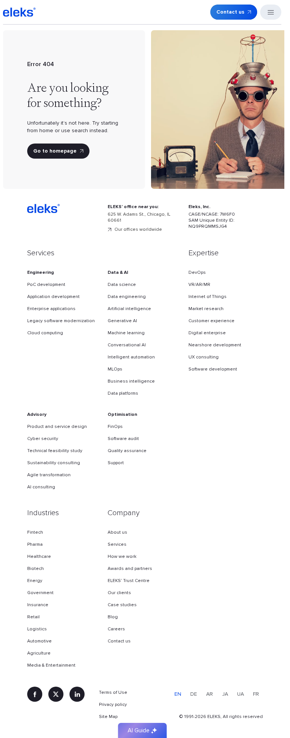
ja (225, 694)
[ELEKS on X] (55, 694)
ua (240, 694)
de (193, 694)
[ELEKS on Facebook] (34, 694)
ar (209, 694)
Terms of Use (113, 692)
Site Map (108, 716)
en (177, 694)
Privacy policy (113, 704)
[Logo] (19, 12)
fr (256, 694)
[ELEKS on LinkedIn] (77, 694)
